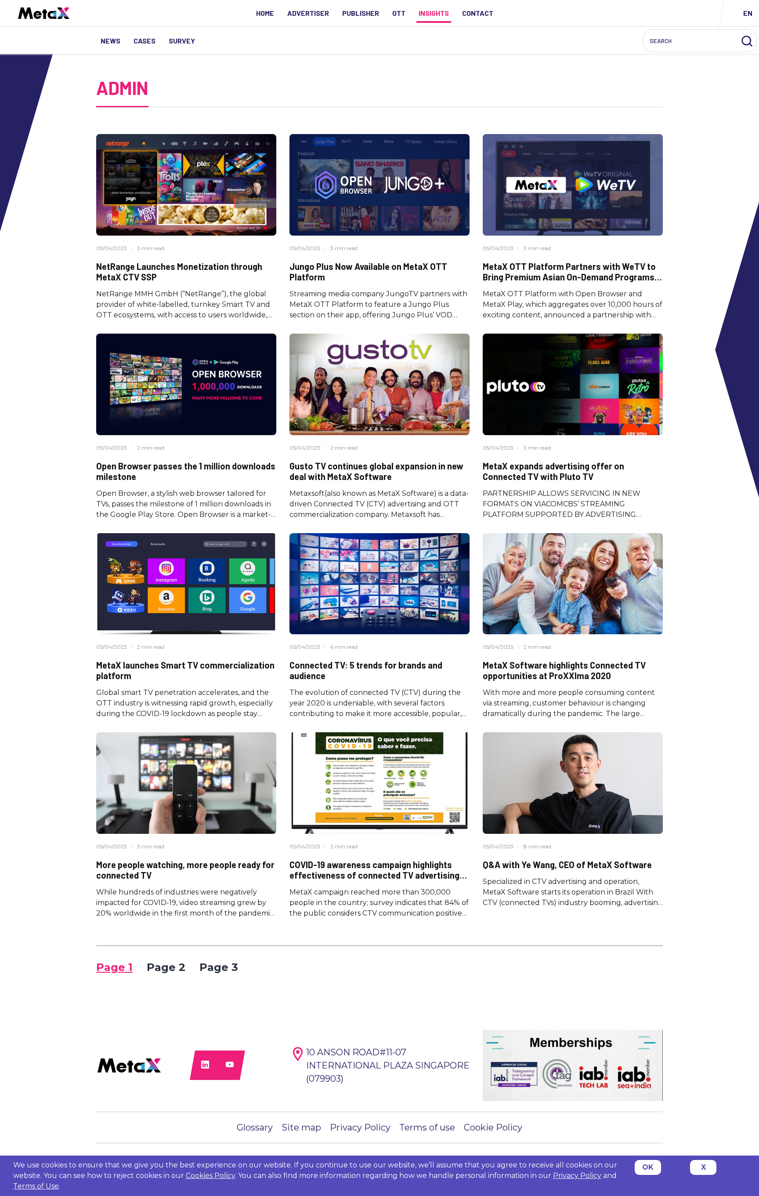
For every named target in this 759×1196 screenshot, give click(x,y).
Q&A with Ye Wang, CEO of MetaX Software (567, 864)
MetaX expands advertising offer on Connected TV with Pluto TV (553, 471)
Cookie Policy (493, 1127)
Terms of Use (36, 1186)
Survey (182, 40)
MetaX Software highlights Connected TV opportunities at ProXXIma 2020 (564, 670)
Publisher (360, 13)
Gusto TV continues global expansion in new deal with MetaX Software (376, 471)
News (110, 40)
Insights (434, 13)
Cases (144, 40)
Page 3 (218, 967)
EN (747, 13)
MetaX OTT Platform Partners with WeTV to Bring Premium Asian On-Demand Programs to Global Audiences (569, 277)
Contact (477, 13)
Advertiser (308, 13)
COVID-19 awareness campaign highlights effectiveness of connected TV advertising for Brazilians (374, 875)
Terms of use (427, 1127)
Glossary (255, 1127)
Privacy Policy (360, 1127)
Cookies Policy (210, 1175)
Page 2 (166, 967)
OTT (398, 13)
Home (265, 13)
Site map (301, 1127)
